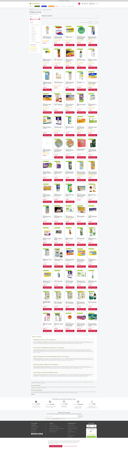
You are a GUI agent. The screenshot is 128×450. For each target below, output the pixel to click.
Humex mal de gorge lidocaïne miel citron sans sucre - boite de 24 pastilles (70, 105)
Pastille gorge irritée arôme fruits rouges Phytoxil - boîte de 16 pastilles (70, 217)
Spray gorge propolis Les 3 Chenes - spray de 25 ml (58, 82)
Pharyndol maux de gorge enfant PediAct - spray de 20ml (58, 324)
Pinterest (42, 434)
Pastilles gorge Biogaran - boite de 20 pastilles (81, 216)
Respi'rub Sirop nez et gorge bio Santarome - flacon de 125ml (58, 195)
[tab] (35, 14)
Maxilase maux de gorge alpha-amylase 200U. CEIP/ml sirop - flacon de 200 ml (92, 37)
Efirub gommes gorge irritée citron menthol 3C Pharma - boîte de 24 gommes (58, 173)
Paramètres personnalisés (70, 446)
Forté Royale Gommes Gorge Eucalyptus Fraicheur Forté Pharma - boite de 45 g (58, 150)
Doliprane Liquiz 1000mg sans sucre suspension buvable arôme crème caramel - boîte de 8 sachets (92, 173)
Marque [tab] (31, 22)
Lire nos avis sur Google (91, 436)
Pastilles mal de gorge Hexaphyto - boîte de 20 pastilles (58, 239)
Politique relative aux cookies (53, 443)
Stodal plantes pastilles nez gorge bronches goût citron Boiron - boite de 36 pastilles (92, 324)
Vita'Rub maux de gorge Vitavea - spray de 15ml (58, 281)
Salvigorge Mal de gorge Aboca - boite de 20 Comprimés (92, 105)
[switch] (95, 426)
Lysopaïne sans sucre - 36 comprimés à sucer (70, 37)
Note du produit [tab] (33, 44)
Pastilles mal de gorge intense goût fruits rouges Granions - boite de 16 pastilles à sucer (81, 324)
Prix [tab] (31, 16)
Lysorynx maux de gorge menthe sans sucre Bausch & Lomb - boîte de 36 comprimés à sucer (81, 195)
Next (97, 16)
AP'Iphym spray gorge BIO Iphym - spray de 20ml (69, 239)
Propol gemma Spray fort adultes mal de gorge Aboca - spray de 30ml (58, 303)
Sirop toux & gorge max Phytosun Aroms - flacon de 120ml (70, 195)
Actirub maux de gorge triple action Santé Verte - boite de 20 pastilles (70, 282)
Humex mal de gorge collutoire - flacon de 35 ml (58, 60)
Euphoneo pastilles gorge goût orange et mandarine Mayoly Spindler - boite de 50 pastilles (70, 324)
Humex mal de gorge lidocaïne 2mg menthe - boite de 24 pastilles (70, 260)
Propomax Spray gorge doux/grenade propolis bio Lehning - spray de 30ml (70, 173)
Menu (32, 6)
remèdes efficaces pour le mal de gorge (42, 366)
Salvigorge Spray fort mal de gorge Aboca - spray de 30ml (47, 260)
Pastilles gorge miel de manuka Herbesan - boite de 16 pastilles (58, 217)
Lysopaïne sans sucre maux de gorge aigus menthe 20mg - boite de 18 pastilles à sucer (81, 260)
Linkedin (40, 434)
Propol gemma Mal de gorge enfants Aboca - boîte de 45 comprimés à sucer (47, 302)
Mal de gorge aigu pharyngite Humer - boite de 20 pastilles (47, 128)
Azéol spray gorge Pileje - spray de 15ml (81, 82)
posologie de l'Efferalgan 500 (39, 358)
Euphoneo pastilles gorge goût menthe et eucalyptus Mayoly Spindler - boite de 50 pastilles (81, 37)
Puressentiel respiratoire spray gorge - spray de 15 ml (81, 60)
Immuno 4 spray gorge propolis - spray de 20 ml (58, 104)
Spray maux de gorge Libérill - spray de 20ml (81, 238)
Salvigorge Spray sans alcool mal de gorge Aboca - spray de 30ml (58, 260)
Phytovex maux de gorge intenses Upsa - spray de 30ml (81, 105)
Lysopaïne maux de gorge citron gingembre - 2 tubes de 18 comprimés (47, 282)
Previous (96, 16)
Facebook (32, 434)
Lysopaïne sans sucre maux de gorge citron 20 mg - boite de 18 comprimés (70, 60)
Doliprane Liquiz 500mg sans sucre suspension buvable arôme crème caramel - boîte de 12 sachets (81, 173)
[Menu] (95, 425)
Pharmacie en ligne (37, 9)
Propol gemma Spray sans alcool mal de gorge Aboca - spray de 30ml (70, 303)
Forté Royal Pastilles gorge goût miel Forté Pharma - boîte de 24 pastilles (80, 128)
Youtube (38, 434)
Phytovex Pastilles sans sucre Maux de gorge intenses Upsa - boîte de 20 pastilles (47, 173)
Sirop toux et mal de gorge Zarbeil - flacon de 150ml (92, 195)
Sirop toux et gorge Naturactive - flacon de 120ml (92, 302)
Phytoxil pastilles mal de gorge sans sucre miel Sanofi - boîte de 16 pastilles (81, 282)
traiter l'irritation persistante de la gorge (41, 374)
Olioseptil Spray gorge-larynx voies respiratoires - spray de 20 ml (70, 83)
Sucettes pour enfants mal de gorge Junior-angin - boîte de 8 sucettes (81, 150)
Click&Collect (70, 430)
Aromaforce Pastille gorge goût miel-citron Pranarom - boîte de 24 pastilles (47, 195)
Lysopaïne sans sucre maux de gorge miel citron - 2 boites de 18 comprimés (92, 260)
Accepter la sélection (55, 446)
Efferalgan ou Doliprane (42, 349)
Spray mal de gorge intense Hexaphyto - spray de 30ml (47, 217)
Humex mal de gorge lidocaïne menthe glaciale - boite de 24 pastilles (92, 83)
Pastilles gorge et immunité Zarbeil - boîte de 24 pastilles (47, 239)
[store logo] (35, 3)
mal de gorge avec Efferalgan (43, 341)
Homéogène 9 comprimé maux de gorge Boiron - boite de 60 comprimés (58, 37)
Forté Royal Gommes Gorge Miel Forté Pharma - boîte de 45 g (70, 150)
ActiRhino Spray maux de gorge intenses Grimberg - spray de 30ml (92, 282)
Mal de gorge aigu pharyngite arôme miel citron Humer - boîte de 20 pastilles (47, 150)
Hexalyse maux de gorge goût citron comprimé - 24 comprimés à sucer (47, 60)
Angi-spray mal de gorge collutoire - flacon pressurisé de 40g (92, 60)
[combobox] (60, 3)
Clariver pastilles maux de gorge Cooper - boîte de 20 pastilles (92, 128)
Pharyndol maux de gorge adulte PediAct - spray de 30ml (47, 324)
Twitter (36, 434)
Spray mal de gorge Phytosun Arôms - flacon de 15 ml (70, 128)
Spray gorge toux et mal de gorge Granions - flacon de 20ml (92, 239)
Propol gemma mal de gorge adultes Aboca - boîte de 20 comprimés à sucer (81, 303)
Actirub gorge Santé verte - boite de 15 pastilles (58, 127)
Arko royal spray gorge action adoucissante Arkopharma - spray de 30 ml (47, 37)
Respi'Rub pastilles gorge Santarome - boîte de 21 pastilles (92, 217)
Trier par (86, 22)
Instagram (34, 434)
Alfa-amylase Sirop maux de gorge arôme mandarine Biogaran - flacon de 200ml (47, 83)
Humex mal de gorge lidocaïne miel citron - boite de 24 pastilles (47, 105)
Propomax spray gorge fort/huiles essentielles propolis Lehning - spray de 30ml (92, 150)
